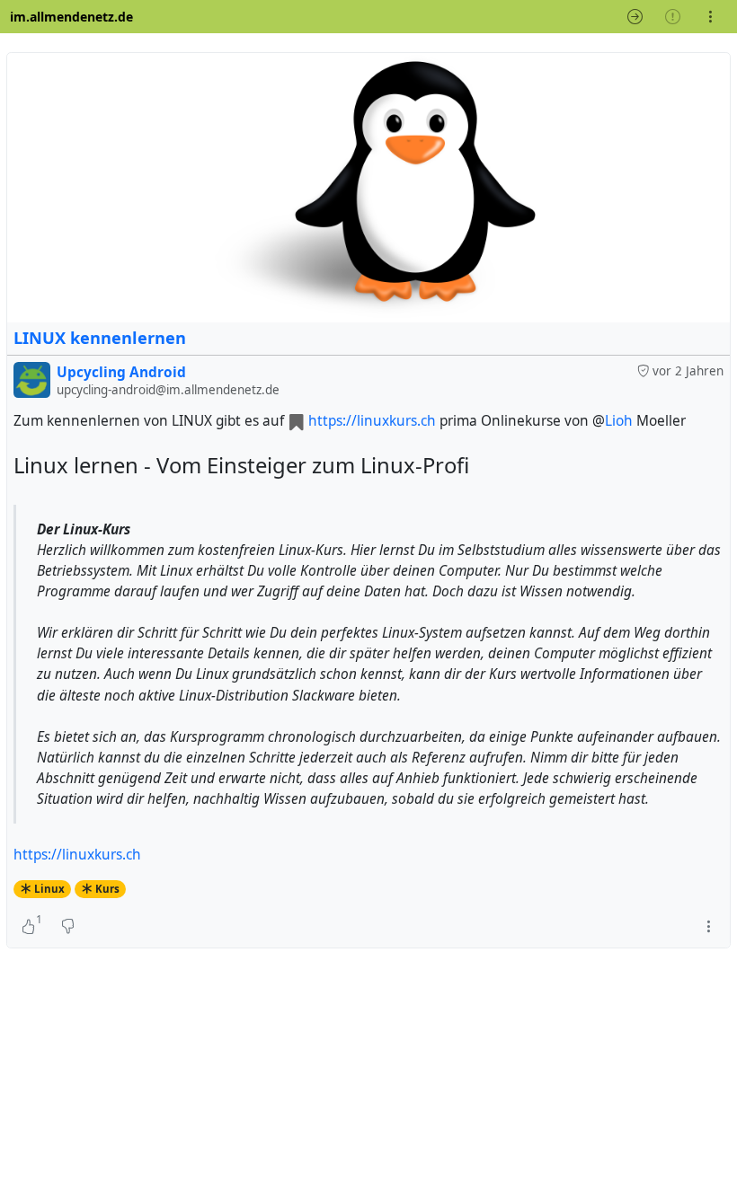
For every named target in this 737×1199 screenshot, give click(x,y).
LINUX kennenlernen (99, 337)
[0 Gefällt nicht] (68, 926)
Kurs (107, 888)
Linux (49, 888)
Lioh (619, 420)
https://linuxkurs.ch (372, 420)
